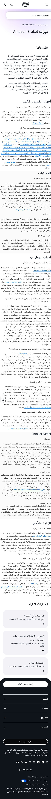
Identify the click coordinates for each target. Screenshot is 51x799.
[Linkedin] (38, 762)
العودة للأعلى (27, 769)
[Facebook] (43, 762)
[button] (40, 15)
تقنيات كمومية (42, 25)
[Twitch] (30, 762)
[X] (47, 762)
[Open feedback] (3, 399)
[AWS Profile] (4, 4)
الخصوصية (44, 776)
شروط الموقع (33, 776)
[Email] (17, 762)
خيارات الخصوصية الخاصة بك (37, 780)
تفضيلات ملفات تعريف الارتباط (37, 784)
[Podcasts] (22, 762)
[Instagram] (34, 762)
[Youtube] (26, 762)
